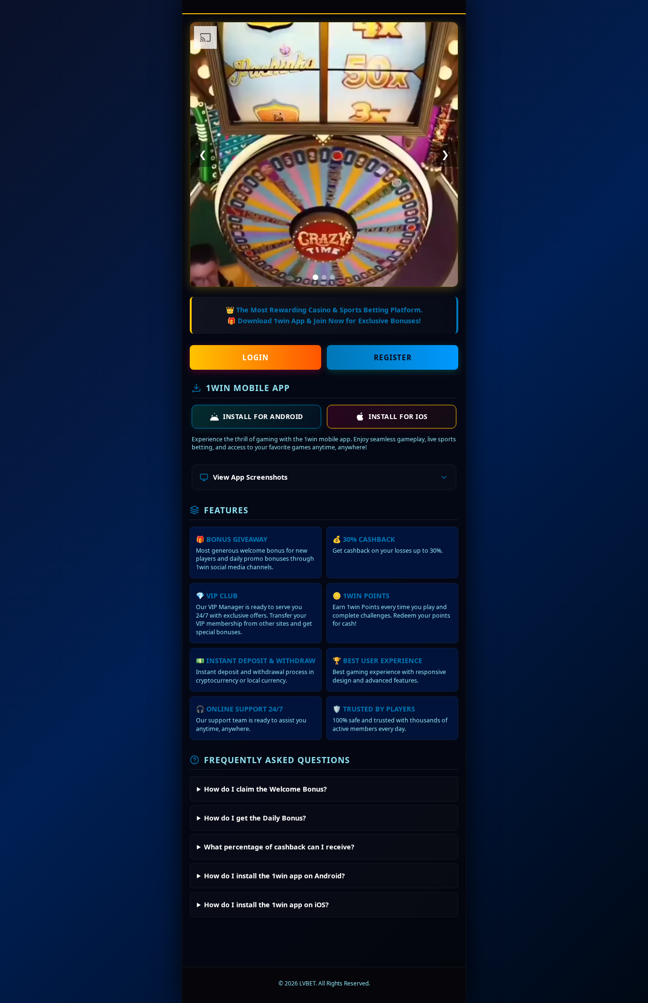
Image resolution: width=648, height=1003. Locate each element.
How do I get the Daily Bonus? (255, 817)
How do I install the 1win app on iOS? (266, 904)
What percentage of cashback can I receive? (279, 846)
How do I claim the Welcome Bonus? (265, 788)
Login (255, 357)
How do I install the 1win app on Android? (274, 875)
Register (393, 357)
